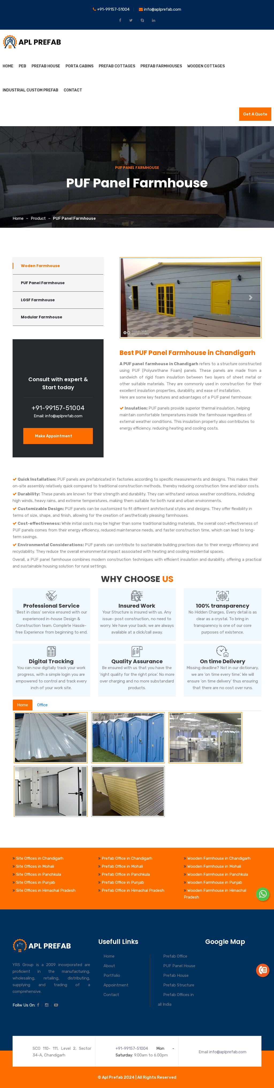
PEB (22, 66)
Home (18, 218)
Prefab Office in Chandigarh (127, 858)
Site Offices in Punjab (35, 882)
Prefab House (46, 66)
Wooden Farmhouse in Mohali (214, 866)
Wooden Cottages (206, 66)
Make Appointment (54, 436)
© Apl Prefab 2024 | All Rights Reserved (137, 1077)
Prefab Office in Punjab (123, 882)
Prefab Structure (178, 985)
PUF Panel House (179, 965)
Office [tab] (42, 705)
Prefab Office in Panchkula (126, 874)
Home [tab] (22, 705)
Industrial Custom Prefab (30, 90)
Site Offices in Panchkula (38, 874)
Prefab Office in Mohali (122, 866)
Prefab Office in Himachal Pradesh (133, 890)
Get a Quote (255, 114)
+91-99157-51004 (113, 9)
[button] (130, 297)
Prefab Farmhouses (161, 66)
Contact (73, 90)
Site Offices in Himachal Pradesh (45, 890)
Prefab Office (175, 956)
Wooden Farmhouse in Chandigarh (218, 858)
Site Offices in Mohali (35, 866)
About (109, 965)
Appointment (116, 985)
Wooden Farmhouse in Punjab (214, 882)
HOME (8, 66)
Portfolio (112, 975)
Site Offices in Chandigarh (39, 858)
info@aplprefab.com (162, 9)
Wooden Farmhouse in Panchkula (217, 874)
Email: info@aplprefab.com (58, 416)
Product (38, 218)
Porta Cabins (79, 66)
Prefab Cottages (117, 66)
